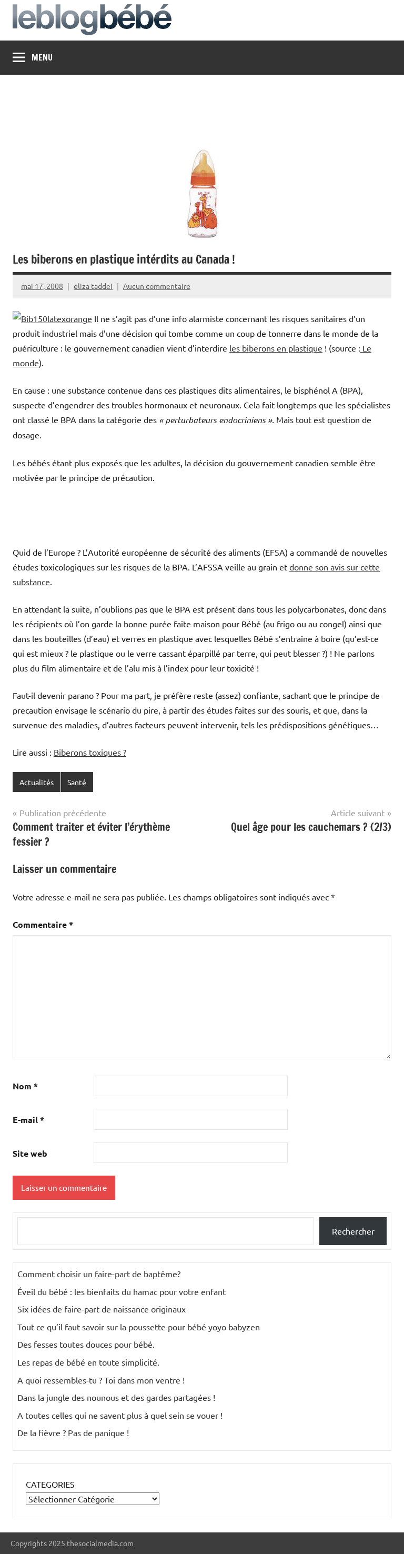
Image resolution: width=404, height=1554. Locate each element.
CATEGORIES (50, 1484)
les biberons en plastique (275, 348)
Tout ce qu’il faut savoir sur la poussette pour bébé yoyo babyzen (138, 1326)
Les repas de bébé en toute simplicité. (88, 1362)
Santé (76, 782)
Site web (30, 1153)
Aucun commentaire (156, 285)
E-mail (28, 1119)
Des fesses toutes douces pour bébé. (86, 1344)
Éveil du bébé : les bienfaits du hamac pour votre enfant (121, 1291)
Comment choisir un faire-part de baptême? (98, 1273)
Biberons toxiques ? (90, 752)
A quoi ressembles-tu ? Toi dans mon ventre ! (101, 1380)
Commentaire (43, 924)
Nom (25, 1085)
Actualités (36, 782)
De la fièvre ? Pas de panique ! (73, 1432)
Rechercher (353, 1231)
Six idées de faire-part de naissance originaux (101, 1309)
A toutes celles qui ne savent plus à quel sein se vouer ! (120, 1415)
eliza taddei (93, 285)
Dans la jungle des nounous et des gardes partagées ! (116, 1397)
